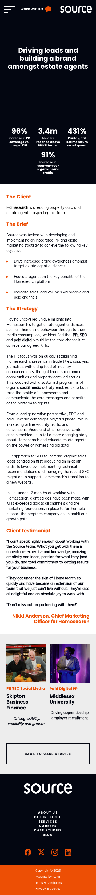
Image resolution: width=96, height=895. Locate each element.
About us (48, 812)
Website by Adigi (48, 877)
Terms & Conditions (48, 883)
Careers (48, 826)
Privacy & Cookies (48, 889)
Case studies (48, 830)
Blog (48, 835)
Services (48, 821)
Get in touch (48, 817)
